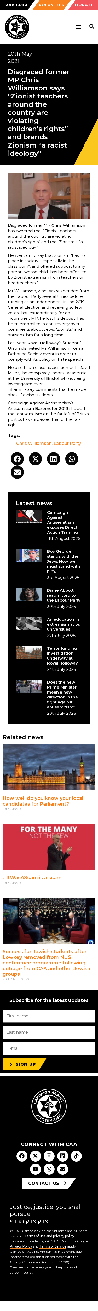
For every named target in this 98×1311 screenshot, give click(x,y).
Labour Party (67, 443)
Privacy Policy (21, 1246)
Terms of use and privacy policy (49, 1236)
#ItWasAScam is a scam (32, 878)
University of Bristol (40, 378)
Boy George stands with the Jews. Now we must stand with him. (63, 561)
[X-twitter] (35, 1156)
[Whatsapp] (49, 1169)
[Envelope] (62, 1169)
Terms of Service (52, 1246)
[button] (78, 27)
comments (47, 389)
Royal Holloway (43, 342)
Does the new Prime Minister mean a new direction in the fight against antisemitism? (62, 694)
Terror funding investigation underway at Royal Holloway (62, 656)
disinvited (30, 348)
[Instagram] (49, 1156)
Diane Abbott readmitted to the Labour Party (63, 595)
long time (54, 334)
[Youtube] (35, 1169)
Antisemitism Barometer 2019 (38, 408)
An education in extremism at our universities (64, 624)
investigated (20, 383)
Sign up (26, 1064)
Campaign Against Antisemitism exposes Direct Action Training (62, 522)
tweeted (24, 230)
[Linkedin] (62, 1156)
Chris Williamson (68, 225)
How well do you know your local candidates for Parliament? (43, 801)
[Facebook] (21, 1156)
